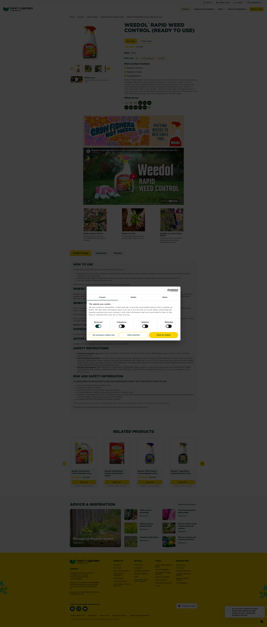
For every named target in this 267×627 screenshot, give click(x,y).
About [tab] (164, 297)
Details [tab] (133, 297)
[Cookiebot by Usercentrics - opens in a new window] (169, 290)
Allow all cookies (164, 335)
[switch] (122, 326)
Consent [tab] (102, 297)
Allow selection (133, 335)
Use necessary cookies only (104, 335)
